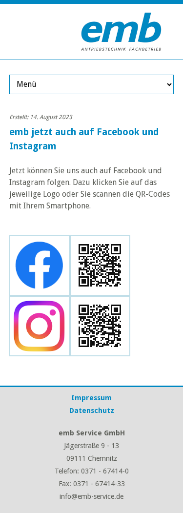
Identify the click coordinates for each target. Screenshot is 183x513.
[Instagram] (39, 350)
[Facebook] (39, 289)
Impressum (91, 398)
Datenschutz (91, 410)
